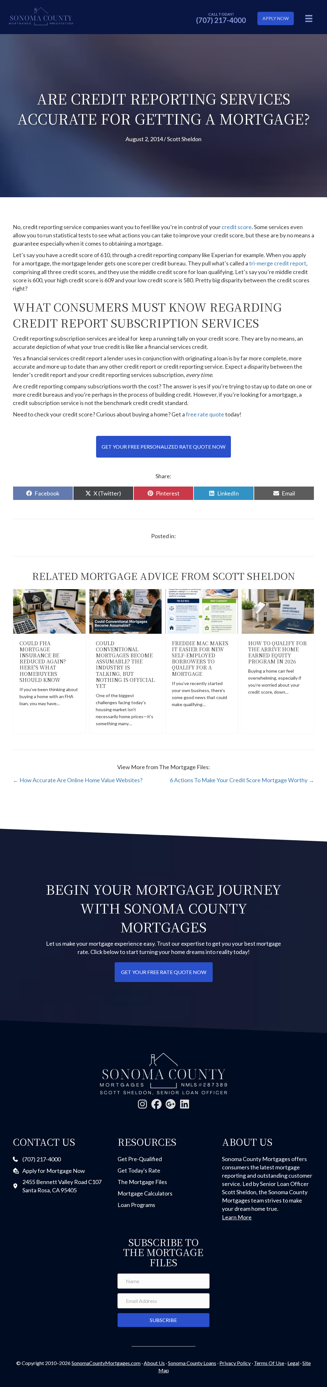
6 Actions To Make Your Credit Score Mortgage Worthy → (242, 780)
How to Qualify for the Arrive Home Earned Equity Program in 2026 (277, 652)
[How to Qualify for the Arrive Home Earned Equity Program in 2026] (278, 610)
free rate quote (205, 414)
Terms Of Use (269, 1363)
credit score (237, 226)
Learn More (237, 1217)
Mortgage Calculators (145, 1193)
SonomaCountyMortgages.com (106, 1363)
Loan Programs (136, 1204)
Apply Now (275, 18)
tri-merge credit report (277, 263)
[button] (142, 1104)
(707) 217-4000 (221, 20)
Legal (293, 1363)
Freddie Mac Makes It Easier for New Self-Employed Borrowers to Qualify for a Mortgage (200, 658)
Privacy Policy (235, 1363)
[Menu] (308, 18)
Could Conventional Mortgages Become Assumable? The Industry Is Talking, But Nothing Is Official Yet (125, 664)
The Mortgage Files (142, 1181)
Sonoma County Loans (192, 1363)
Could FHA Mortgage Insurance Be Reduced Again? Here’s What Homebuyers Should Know (42, 661)
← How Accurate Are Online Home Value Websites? (77, 780)
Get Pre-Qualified (140, 1158)
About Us (154, 1363)
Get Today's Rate (139, 1170)
